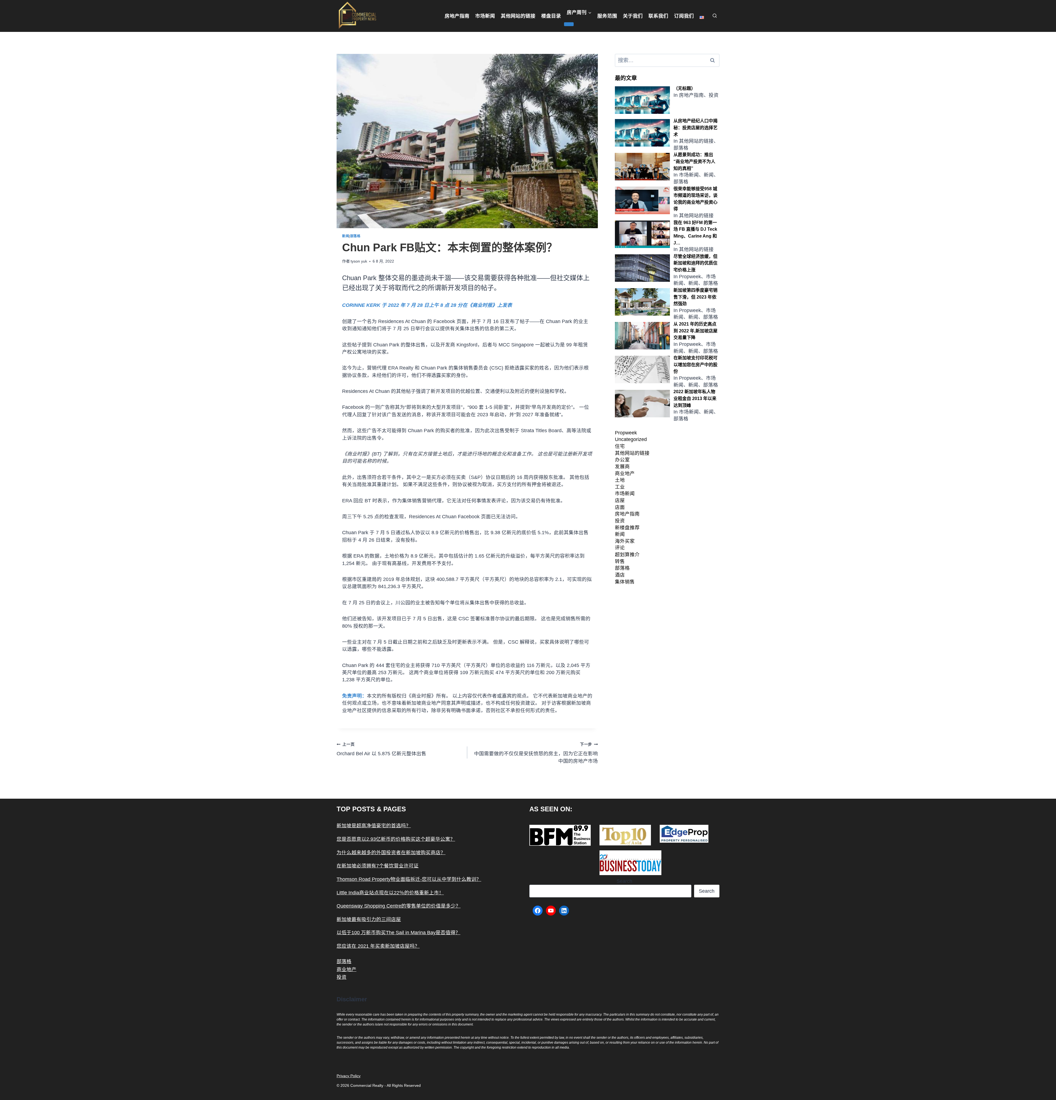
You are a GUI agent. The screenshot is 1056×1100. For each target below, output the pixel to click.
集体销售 (625, 582)
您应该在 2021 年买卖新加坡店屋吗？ (378, 946)
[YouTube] (551, 911)
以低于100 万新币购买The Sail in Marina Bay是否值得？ (398, 932)
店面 (620, 507)
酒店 (620, 575)
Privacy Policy (349, 1076)
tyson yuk (359, 261)
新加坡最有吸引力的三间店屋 (369, 919)
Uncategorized (631, 439)
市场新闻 (485, 16)
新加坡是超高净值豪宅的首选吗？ (374, 825)
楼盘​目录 (551, 16)
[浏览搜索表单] (714, 16)
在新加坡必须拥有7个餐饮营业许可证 (378, 866)
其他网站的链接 (518, 16)
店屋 (620, 500)
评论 (620, 547)
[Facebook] (538, 911)
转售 (620, 561)
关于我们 (633, 16)
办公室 (622, 459)
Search (624, 881)
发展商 (622, 466)
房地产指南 (457, 16)
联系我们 (658, 16)
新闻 (345, 236)
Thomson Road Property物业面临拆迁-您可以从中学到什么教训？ (409, 879)
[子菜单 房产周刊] (569, 24)
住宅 (620, 446)
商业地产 (625, 473)
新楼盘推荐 (627, 527)
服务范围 (607, 16)
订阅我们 (684, 16)
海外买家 (625, 541)
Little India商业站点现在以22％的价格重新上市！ (390, 892)
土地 (620, 480)
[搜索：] (667, 60)
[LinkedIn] (564, 911)
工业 (620, 487)
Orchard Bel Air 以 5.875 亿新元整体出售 (381, 749)
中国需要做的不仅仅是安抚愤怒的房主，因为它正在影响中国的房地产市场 (536, 753)
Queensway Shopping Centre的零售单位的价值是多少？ (399, 906)
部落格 (355, 236)
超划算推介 (627, 554)
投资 (620, 520)
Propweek (626, 432)
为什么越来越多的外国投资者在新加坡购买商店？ (391, 852)
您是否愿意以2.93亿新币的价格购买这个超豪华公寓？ (396, 839)
